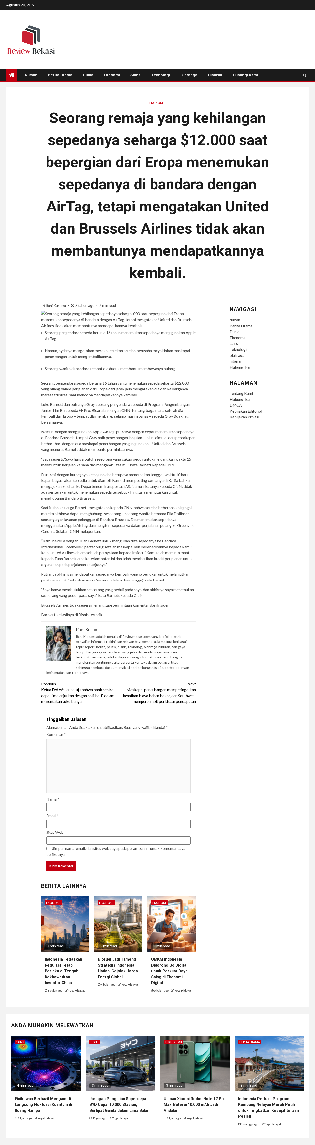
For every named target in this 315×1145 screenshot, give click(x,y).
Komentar (56, 734)
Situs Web (54, 832)
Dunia (88, 75)
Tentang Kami (241, 393)
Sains (20, 1042)
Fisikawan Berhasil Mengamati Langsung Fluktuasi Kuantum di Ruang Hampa (43, 1104)
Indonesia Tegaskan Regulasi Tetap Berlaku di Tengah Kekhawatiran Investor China (63, 971)
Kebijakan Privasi (244, 417)
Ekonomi (112, 75)
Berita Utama (60, 75)
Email (52, 815)
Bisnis (95, 1042)
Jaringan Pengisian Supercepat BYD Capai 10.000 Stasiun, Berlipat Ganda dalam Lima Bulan (119, 1104)
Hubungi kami (245, 75)
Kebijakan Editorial (246, 411)
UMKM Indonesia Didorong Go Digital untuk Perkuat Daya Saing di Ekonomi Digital (169, 971)
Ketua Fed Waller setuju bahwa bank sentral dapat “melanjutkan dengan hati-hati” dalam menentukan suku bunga (77, 692)
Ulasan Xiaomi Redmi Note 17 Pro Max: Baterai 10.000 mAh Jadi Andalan (195, 1104)
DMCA (236, 405)
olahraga (188, 75)
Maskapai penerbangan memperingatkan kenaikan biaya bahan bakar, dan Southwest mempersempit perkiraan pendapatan (159, 692)
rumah (31, 75)
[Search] (304, 75)
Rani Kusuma (56, 305)
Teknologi (160, 75)
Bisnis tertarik (90, 614)
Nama (52, 799)
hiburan (215, 75)
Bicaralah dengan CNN (111, 410)
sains (135, 75)
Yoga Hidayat (76, 990)
